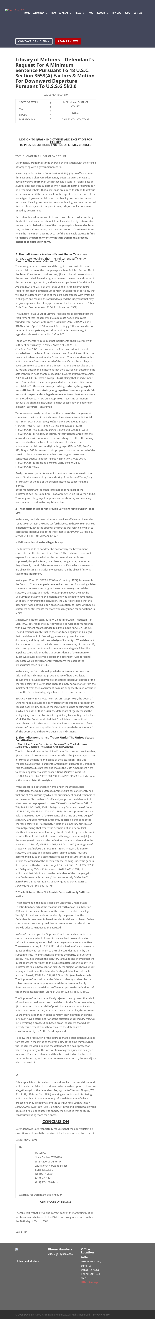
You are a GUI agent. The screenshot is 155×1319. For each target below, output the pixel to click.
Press (78, 13)
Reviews (116, 13)
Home (26, 13)
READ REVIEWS (68, 41)
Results (101, 13)
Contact (138, 13)
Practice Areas (59, 13)
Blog (127, 13)
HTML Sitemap (89, 1282)
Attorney (39, 13)
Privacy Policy (101, 1314)
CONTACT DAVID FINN (34, 41)
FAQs (90, 13)
